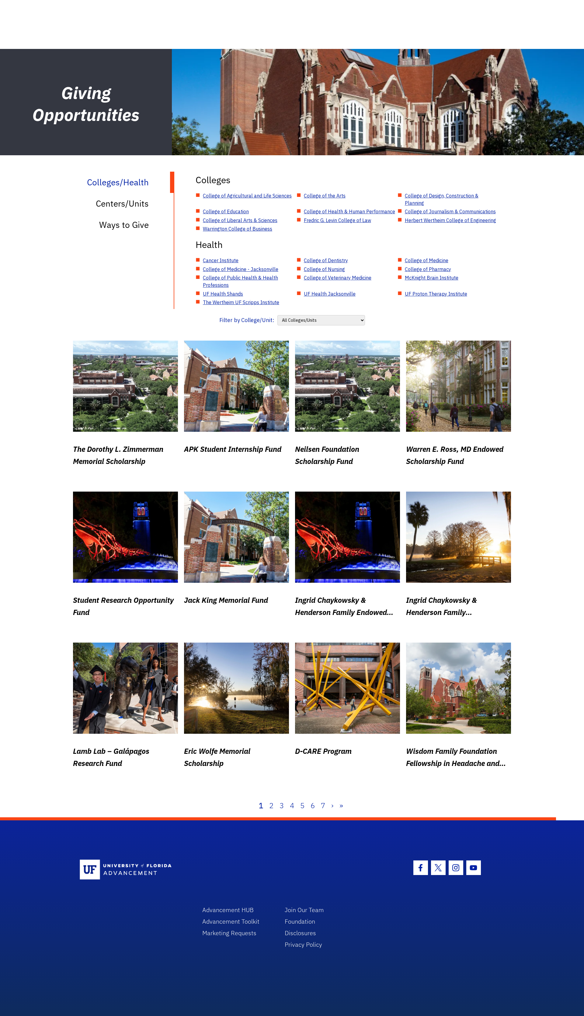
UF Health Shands (223, 294)
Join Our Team (304, 910)
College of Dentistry (326, 260)
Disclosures (300, 933)
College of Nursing (324, 269)
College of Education (226, 211)
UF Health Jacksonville (330, 294)
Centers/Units (122, 203)
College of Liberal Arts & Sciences (240, 220)
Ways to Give (124, 224)
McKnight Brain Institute (431, 278)
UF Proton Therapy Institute (436, 294)
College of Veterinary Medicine (337, 278)
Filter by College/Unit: (246, 320)
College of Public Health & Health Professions (240, 281)
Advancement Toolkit (230, 921)
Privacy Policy (303, 944)
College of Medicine (426, 260)
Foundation (300, 921)
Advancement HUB (228, 910)
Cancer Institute (220, 260)
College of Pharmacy (428, 269)
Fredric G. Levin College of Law (337, 220)
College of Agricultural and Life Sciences (247, 196)
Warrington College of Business (237, 229)
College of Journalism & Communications (450, 211)
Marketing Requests (229, 933)
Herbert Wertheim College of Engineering (450, 220)
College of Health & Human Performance (349, 211)
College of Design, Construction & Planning (441, 199)
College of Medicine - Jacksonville (240, 269)
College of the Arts (325, 196)
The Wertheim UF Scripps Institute (241, 302)
